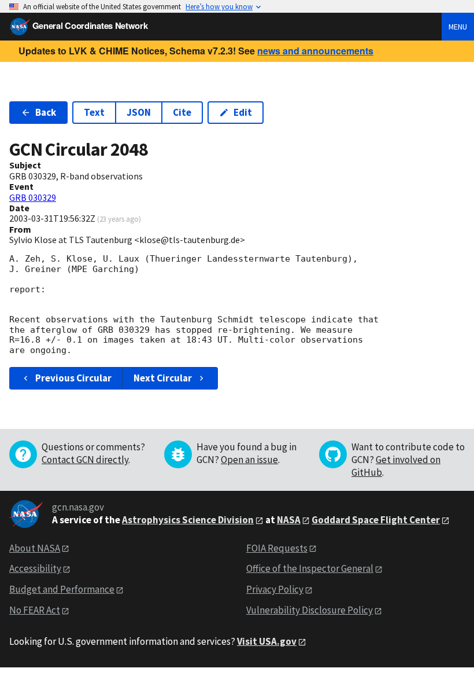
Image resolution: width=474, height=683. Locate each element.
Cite (182, 112)
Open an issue (249, 459)
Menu (458, 26)
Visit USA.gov (267, 641)
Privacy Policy (274, 589)
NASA (289, 519)
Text (94, 112)
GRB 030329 (32, 197)
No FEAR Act (34, 610)
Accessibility (35, 568)
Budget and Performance (61, 589)
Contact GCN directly (85, 459)
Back (45, 112)
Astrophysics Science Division (188, 519)
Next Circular (163, 378)
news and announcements (315, 50)
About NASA (34, 548)
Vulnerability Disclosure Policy (309, 610)
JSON (139, 112)
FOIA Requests (277, 548)
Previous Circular (73, 378)
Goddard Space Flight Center (376, 519)
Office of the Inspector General (309, 568)
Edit (243, 112)
